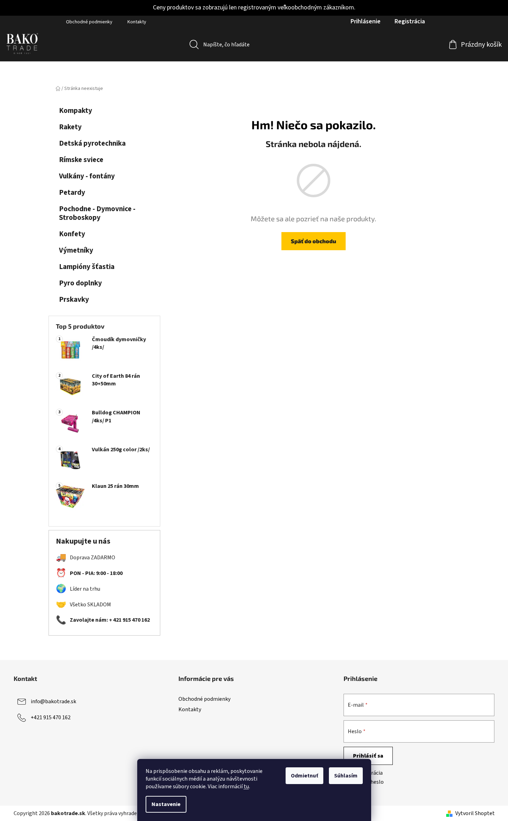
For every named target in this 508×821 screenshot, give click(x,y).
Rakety (70, 127)
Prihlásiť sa (368, 756)
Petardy (72, 192)
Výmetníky (76, 250)
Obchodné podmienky (89, 21)
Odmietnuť (304, 776)
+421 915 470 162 (51, 717)
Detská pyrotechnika (92, 143)
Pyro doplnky (80, 283)
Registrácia (410, 21)
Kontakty (136, 21)
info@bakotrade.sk (53, 701)
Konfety (72, 234)
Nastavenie (166, 804)
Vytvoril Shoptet (475, 813)
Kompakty (75, 111)
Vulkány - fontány (87, 176)
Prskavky (74, 299)
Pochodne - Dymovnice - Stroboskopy (97, 213)
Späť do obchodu (313, 241)
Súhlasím (346, 776)
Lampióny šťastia (87, 267)
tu (246, 786)
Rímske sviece (81, 160)
